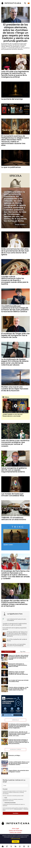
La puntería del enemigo (12, 99)
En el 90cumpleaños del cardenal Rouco (17, 640)
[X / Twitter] (11, 846)
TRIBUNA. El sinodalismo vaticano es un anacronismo (13, 518)
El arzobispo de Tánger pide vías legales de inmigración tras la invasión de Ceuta (15, 335)
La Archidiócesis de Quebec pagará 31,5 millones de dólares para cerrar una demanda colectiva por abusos (14, 362)
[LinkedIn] (15, 846)
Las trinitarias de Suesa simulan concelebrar (16, 619)
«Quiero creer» (8, 544)
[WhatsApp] (19, 846)
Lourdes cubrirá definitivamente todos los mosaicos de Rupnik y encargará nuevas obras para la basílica (14, 280)
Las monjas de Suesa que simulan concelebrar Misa (12, 495)
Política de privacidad (18, 808)
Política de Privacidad (15, 830)
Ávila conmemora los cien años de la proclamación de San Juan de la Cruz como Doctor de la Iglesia (15, 252)
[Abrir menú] (28, 846)
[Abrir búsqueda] (25, 3)
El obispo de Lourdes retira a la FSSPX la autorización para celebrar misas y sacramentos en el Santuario (14, 603)
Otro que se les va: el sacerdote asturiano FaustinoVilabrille (16, 645)
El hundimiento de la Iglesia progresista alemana (14, 628)
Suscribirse (15, 813)
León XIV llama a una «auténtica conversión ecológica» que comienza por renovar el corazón (15, 443)
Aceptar (15, 841)
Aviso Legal (15, 828)
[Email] (24, 846)
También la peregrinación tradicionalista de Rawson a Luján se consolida (15, 624)
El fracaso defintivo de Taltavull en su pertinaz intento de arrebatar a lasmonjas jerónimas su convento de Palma (17, 634)
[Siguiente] (28, 408)
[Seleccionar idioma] (29, 3)
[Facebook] (7, 846)
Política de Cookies (15, 832)
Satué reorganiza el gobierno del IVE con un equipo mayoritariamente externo (14, 470)
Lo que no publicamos (11, 167)
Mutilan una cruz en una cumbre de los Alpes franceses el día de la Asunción (14, 389)
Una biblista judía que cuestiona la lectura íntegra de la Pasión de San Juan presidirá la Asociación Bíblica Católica (14, 309)
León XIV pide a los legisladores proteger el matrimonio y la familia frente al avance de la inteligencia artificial (15, 74)
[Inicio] (2, 846)
